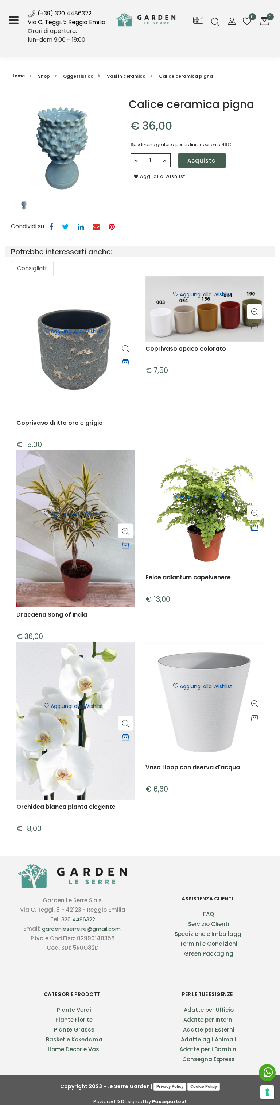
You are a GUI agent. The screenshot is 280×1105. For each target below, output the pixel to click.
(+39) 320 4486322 (64, 13)
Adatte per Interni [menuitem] (208, 1020)
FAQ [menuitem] (208, 914)
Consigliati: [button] (32, 268)
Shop (44, 76)
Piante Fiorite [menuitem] (74, 1020)
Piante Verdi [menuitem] (74, 1010)
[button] (61, 147)
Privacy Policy (169, 1086)
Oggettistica (78, 76)
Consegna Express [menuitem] (208, 1059)
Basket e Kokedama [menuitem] (74, 1039)
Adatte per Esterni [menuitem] (208, 1029)
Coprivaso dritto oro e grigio (59, 423)
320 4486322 (78, 919)
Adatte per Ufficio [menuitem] (209, 1010)
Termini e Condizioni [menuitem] (208, 944)
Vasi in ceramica (126, 76)
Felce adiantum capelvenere (188, 578)
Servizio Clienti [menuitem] (208, 924)
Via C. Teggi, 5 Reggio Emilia (66, 22)
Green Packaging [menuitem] (208, 953)
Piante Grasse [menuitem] (74, 1029)
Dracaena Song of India (51, 615)
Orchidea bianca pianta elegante (66, 807)
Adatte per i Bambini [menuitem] (208, 1049)
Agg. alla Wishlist (162, 176)
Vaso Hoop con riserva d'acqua (192, 767)
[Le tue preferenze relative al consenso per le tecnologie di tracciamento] (267, 1092)
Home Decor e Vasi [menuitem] (74, 1049)
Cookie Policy (203, 1086)
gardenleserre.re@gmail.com (81, 929)
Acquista (201, 160)
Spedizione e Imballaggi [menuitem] (209, 934)
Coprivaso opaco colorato (185, 349)
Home (18, 76)
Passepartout (169, 1101)
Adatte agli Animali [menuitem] (208, 1039)
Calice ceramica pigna (186, 76)
